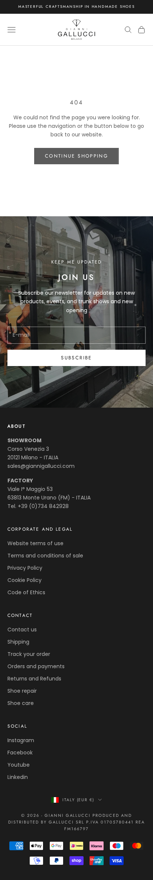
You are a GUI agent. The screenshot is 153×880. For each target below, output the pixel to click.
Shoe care (20, 703)
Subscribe (76, 357)
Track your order (28, 654)
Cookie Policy (24, 580)
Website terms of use (35, 543)
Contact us (22, 629)
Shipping (18, 642)
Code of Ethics (26, 592)
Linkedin (17, 777)
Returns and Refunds (34, 678)
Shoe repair (22, 691)
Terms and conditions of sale (45, 555)
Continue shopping (76, 155)
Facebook (20, 752)
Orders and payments (36, 666)
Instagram (20, 740)
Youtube (18, 765)
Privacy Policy (24, 568)
